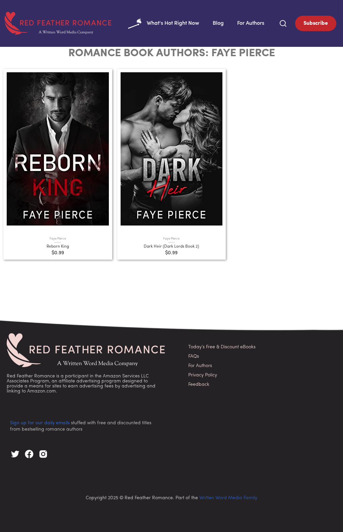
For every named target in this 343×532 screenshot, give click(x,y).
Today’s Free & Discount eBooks (222, 347)
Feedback (198, 384)
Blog (218, 23)
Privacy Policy (202, 375)
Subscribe (315, 23)
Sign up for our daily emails (40, 423)
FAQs (193, 356)
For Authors (250, 23)
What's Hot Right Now (173, 23)
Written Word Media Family (228, 498)
